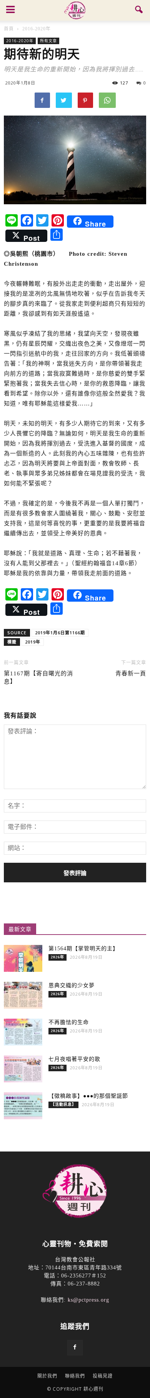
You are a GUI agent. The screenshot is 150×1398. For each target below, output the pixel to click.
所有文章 (48, 40)
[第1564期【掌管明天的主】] (23, 958)
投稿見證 (103, 1376)
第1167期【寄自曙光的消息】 (38, 677)
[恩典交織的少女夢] (23, 995)
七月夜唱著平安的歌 (74, 1059)
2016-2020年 (19, 40)
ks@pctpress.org (88, 1300)
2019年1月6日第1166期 (60, 632)
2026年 (57, 957)
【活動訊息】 (63, 1104)
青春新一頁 (130, 673)
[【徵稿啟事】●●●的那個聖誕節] (23, 1105)
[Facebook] (75, 1347)
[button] (139, 10)
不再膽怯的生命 (68, 1022)
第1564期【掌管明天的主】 (83, 948)
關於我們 (47, 1376)
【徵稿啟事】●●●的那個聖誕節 (88, 1096)
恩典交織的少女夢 (71, 985)
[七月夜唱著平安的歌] (23, 1069)
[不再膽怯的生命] (23, 1032)
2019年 (32, 642)
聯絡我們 (75, 1376)
